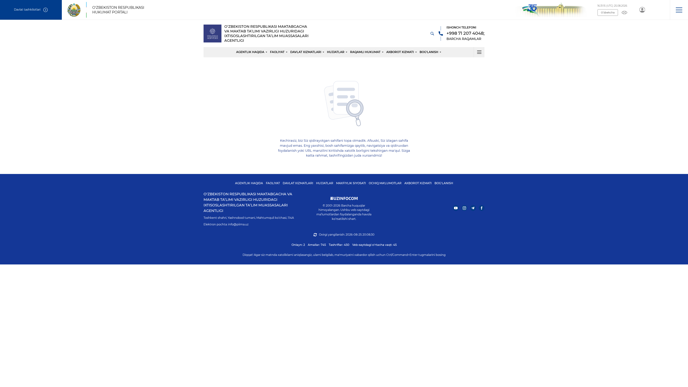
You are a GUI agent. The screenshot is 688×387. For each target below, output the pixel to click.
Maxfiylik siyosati (351, 183)
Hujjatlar (335, 52)
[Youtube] (456, 208)
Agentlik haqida (250, 52)
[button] (679, 10)
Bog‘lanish (429, 52)
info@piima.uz (238, 224)
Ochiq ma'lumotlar (385, 183)
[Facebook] (481, 208)
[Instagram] (464, 208)
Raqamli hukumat (365, 52)
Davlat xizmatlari (305, 52)
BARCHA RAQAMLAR (463, 39)
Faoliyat (277, 52)
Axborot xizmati (400, 52)
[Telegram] (473, 208)
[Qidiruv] (432, 33)
